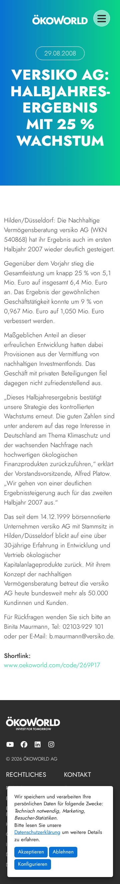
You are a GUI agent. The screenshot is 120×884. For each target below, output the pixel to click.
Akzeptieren (31, 851)
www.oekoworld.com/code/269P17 (52, 665)
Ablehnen (63, 851)
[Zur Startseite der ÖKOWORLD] (60, 19)
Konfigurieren (32, 864)
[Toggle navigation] (101, 18)
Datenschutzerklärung (37, 832)
